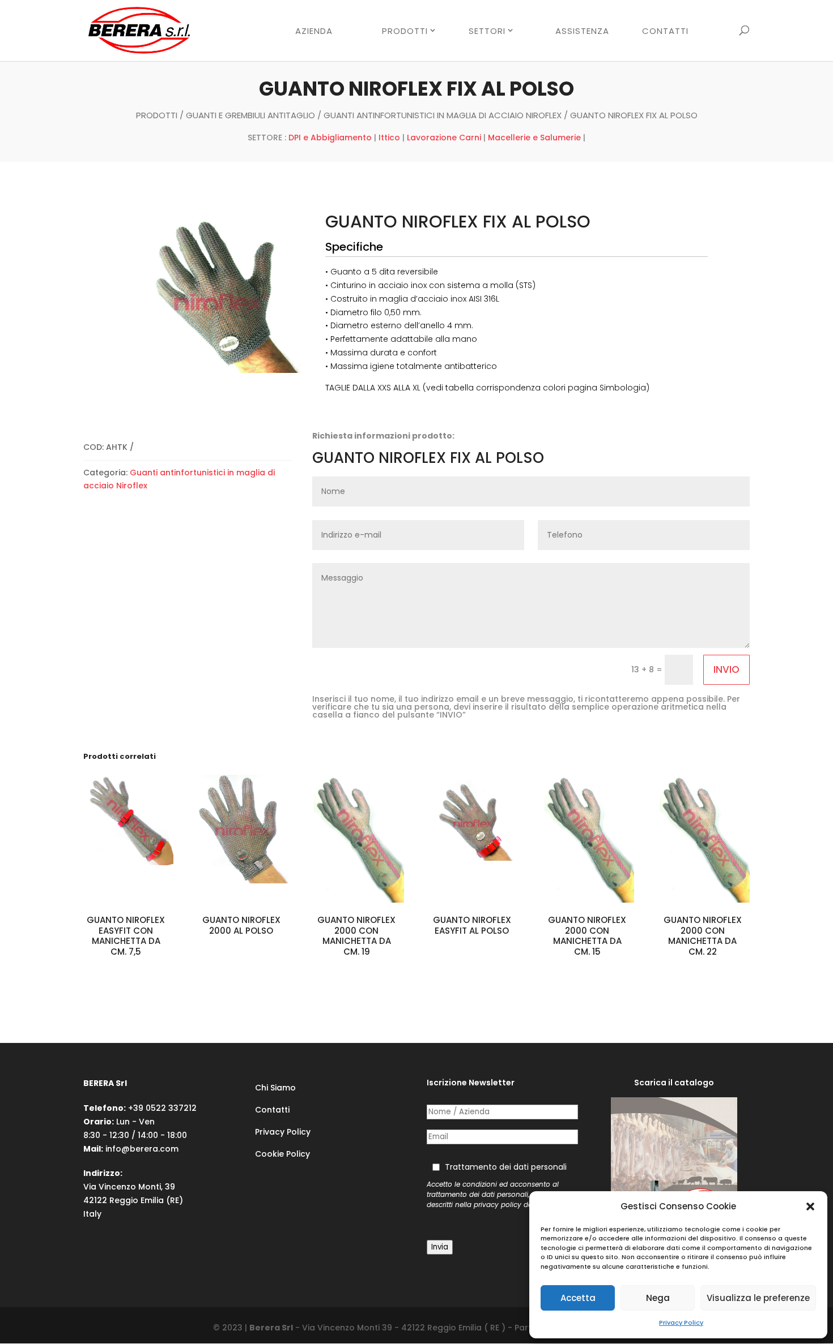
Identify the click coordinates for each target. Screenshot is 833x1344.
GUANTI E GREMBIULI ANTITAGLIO (250, 115)
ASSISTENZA (582, 32)
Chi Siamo (275, 1087)
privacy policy (497, 1204)
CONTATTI (665, 32)
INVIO (726, 669)
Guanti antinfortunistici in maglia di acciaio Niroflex (443, 115)
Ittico (389, 137)
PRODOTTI (405, 31)
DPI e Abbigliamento (330, 137)
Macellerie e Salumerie (534, 137)
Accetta (578, 1298)
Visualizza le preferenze (758, 1298)
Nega (658, 1298)
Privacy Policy (681, 1322)
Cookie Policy (282, 1154)
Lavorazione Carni (444, 137)
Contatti (272, 1109)
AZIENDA (314, 32)
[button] (810, 1206)
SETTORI (487, 31)
